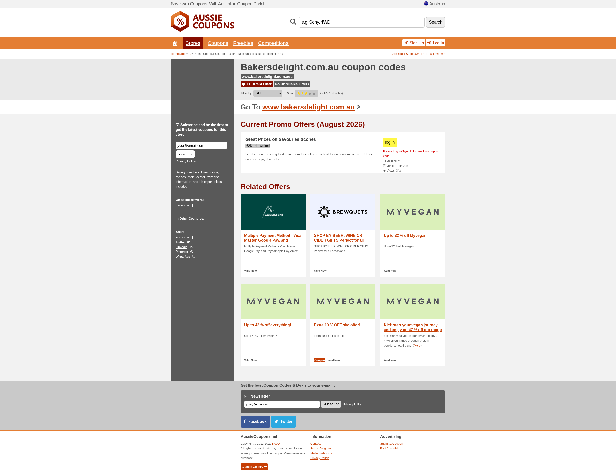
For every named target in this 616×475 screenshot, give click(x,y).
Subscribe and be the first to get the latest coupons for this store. (202, 129)
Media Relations (321, 453)
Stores (193, 43)
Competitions (273, 43)
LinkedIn (181, 247)
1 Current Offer (258, 84)
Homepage (178, 54)
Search (435, 22)
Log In (438, 42)
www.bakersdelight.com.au (266, 77)
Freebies (243, 43)
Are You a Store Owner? (408, 54)
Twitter (180, 242)
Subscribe (185, 154)
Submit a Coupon (391, 443)
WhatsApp (183, 256)
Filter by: (247, 93)
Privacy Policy (186, 161)
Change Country (252, 467)
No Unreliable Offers (292, 84)
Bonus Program (320, 448)
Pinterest (182, 252)
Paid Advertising (390, 448)
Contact (315, 443)
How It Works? (435, 54)
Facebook (182, 205)
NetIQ (276, 443)
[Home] (174, 43)
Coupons (218, 43)
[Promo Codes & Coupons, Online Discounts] (202, 30)
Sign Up (416, 42)
